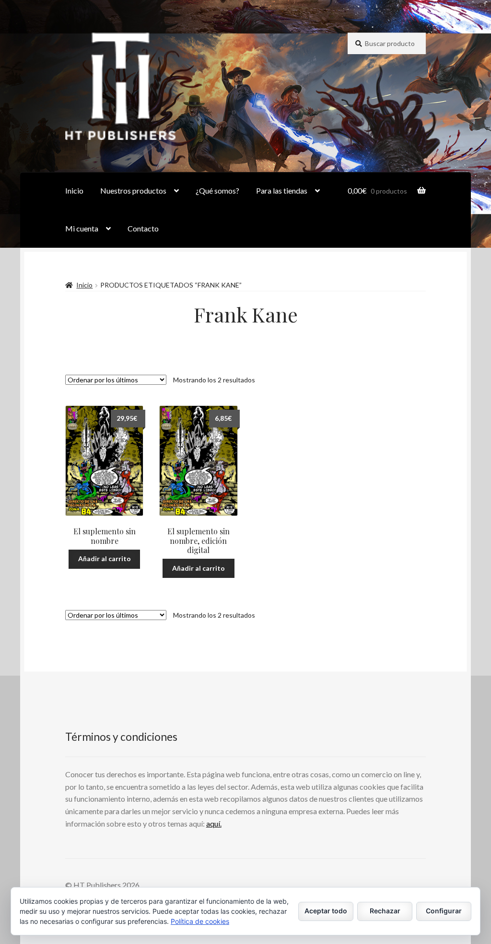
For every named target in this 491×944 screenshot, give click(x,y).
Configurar (444, 911)
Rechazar (385, 911)
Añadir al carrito (104, 558)
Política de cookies (200, 921)
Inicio (74, 190)
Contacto (143, 228)
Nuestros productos (133, 190)
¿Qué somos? (217, 190)
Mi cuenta (81, 228)
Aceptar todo (325, 911)
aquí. (214, 823)
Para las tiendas (281, 190)
